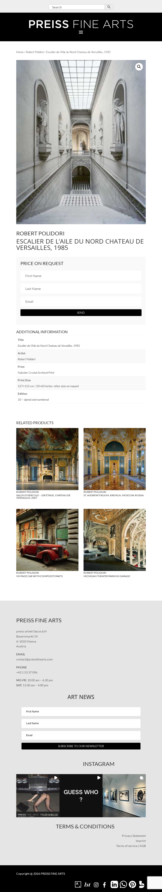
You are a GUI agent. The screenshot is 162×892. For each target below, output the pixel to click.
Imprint (141, 841)
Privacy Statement (134, 835)
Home (20, 52)
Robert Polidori (35, 52)
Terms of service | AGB (131, 846)
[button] (139, 67)
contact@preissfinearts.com (34, 659)
